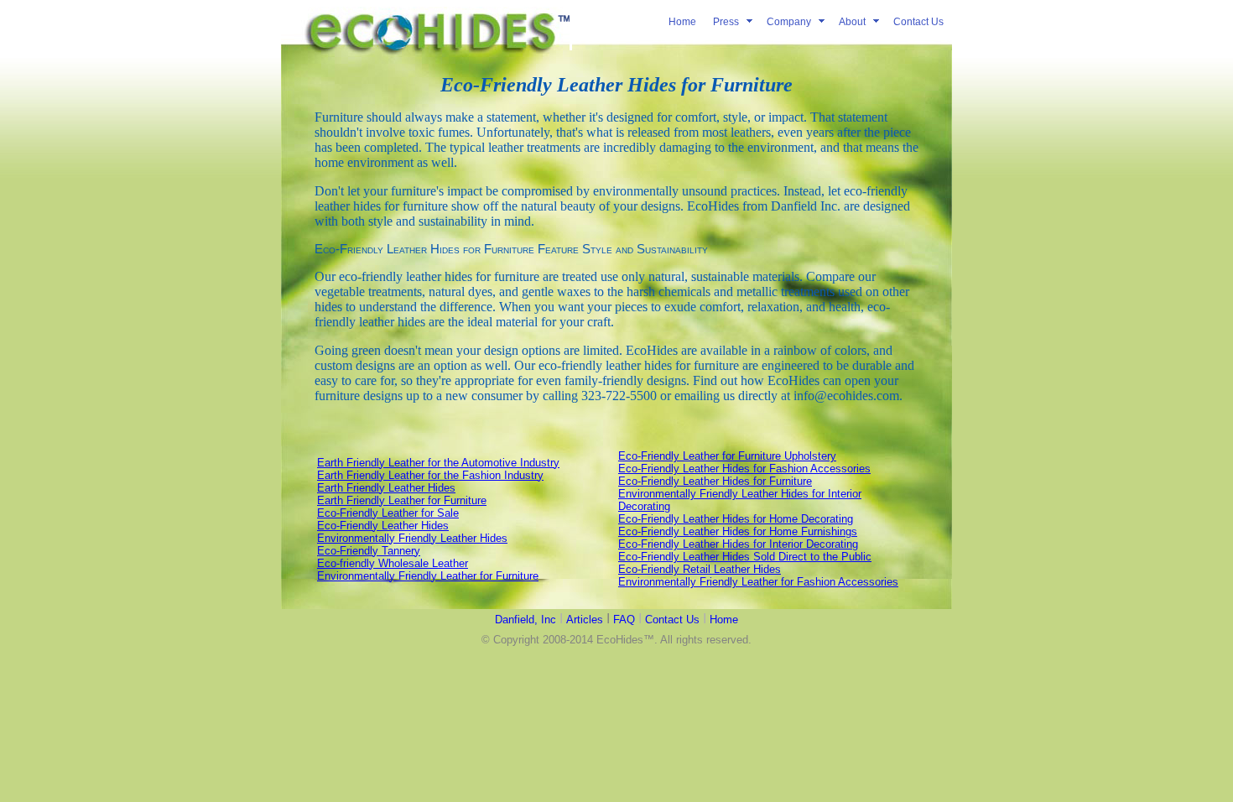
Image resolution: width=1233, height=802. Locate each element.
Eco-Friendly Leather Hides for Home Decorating (735, 519)
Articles (584, 619)
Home (682, 22)
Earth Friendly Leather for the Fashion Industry (430, 475)
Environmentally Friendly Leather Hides (412, 538)
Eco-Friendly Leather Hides (383, 525)
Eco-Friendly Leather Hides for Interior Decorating (738, 544)
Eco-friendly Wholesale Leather (392, 563)
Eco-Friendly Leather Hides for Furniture (715, 481)
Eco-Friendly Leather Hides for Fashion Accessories (744, 468)
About (852, 22)
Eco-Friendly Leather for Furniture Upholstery (727, 456)
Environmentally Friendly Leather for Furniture (427, 576)
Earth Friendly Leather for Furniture (401, 500)
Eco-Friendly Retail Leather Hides (699, 569)
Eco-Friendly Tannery (368, 550)
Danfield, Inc (525, 619)
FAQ (624, 619)
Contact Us (918, 22)
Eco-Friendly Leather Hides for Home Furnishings (737, 531)
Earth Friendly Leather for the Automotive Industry (438, 462)
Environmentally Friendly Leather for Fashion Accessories (758, 581)
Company (789, 22)
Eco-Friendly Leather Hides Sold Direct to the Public (744, 556)
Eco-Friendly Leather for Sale (388, 513)
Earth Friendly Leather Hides (386, 488)
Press (726, 22)
